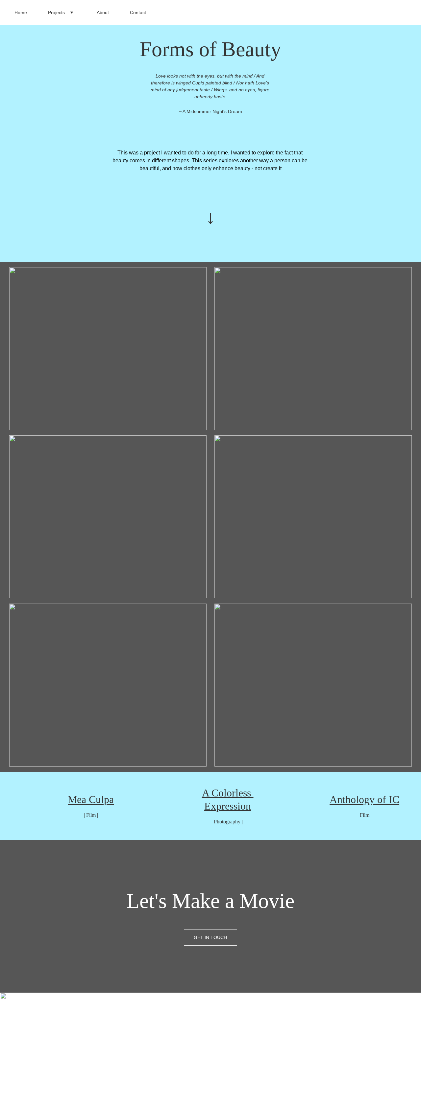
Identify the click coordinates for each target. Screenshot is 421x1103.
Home (20, 12)
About (103, 12)
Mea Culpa (91, 799)
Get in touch (210, 937)
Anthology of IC (364, 799)
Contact (138, 12)
